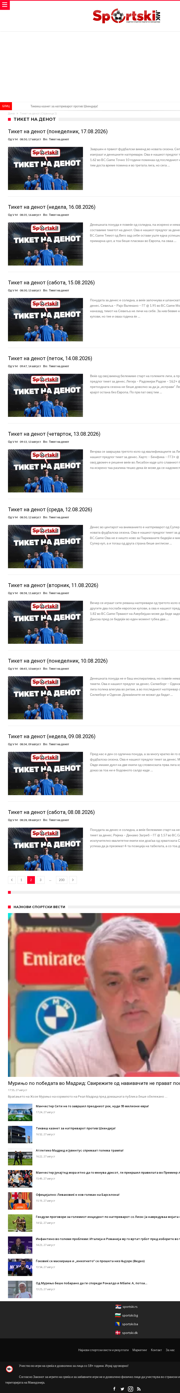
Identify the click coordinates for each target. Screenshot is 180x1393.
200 (61, 880)
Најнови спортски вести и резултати (103, 1350)
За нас (170, 1350)
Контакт (156, 1350)
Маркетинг (139, 1350)
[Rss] (138, 1389)
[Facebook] (114, 1389)
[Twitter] (122, 1389)
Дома (11, 113)
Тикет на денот (59, 139)
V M (15, 139)
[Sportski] (126, 5)
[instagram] (130, 1389)
